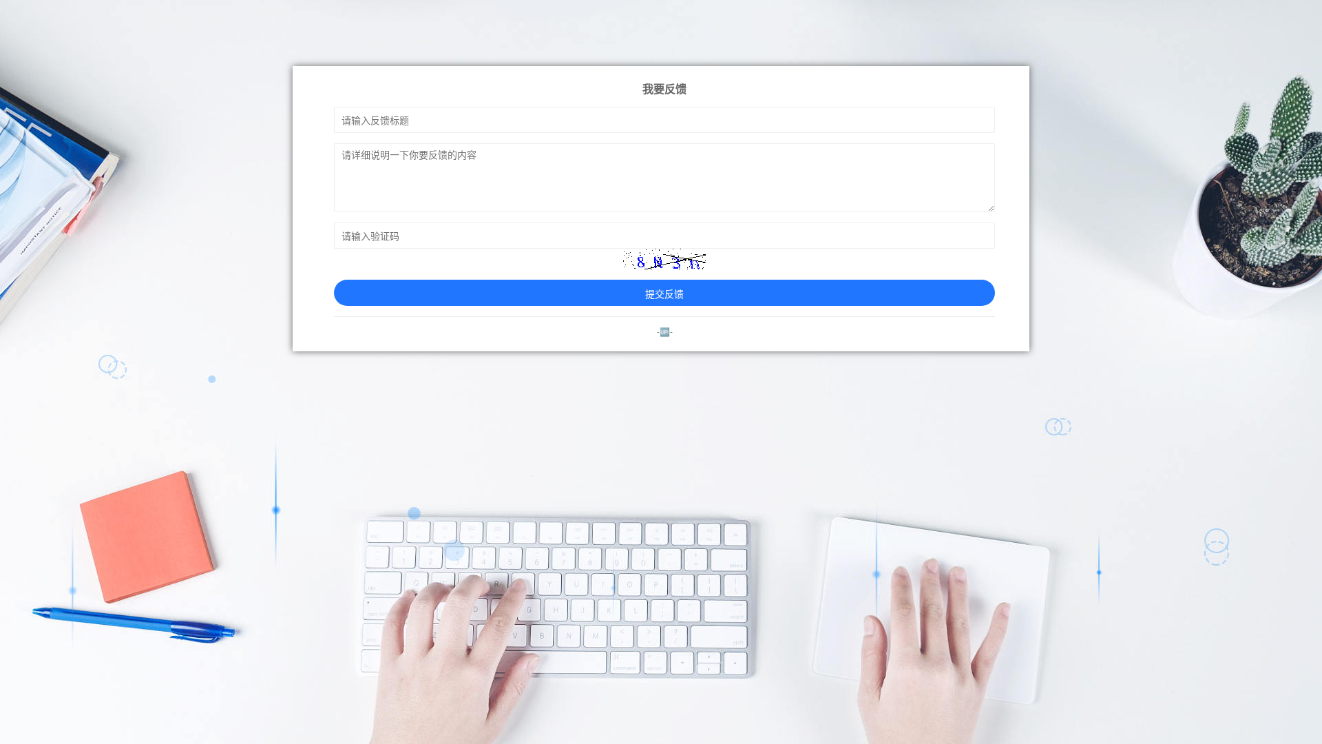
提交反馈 (664, 293)
